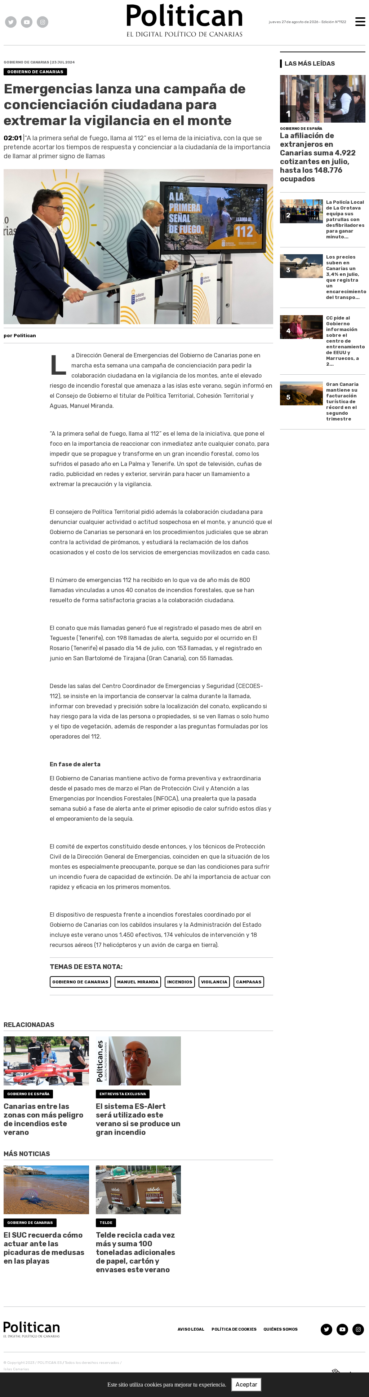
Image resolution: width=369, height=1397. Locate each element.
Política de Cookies (234, 1329)
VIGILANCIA (214, 981)
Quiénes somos (280, 1329)
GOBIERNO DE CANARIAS (80, 981)
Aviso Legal (191, 1329)
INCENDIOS (179, 981)
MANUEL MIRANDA (138, 981)
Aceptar (246, 1384)
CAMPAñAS (249, 981)
